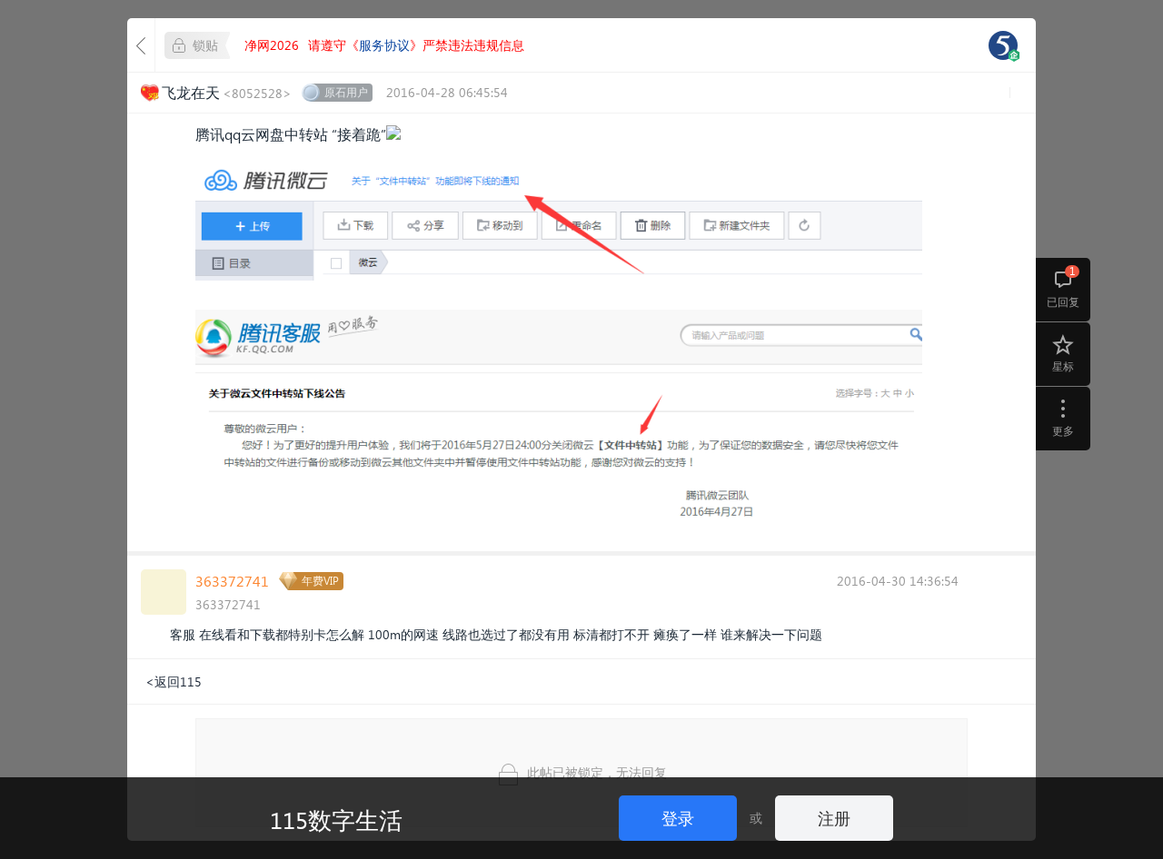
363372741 (232, 580)
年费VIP (320, 580)
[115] (1003, 45)
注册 (834, 817)
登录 (677, 817)
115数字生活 (336, 819)
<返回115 (173, 681)
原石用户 (346, 92)
